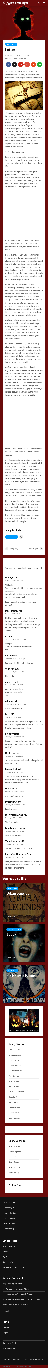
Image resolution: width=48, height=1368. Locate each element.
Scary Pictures (15, 1167)
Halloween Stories (14, 929)
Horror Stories (15, 1050)
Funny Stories (14, 1107)
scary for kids (9, 55)
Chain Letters (11, 44)
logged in (21, 568)
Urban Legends (15, 1055)
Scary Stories (12, 888)
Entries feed (8, 1338)
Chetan (16, 1366)
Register (6, 1327)
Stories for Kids (15, 1071)
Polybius (20, 1283)
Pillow (26, 1289)
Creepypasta (14, 1112)
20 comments (12, 58)
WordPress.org (9, 1348)
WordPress (40, 1359)
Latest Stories (12, 970)
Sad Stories (13, 1102)
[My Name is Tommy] (24, 984)
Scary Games (14, 1162)
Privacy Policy (8, 1311)
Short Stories (14, 1086)
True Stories (14, 1076)
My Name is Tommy (11, 1257)
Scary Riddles (14, 1081)
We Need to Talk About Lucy (14, 1267)
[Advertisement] (24, 214)
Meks (26, 1359)
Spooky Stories (15, 1097)
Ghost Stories (14, 1060)
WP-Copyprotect (26, 1366)
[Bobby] (24, 943)
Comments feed (9, 1343)
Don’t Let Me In (9, 1262)
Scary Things (14, 1172)
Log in (5, 1332)
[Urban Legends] (24, 902)
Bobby (5, 1251)
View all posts (11, 537)
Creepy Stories (15, 1065)
